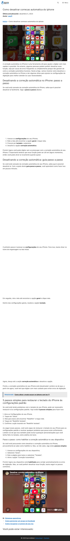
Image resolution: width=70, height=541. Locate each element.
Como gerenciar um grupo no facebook (20, 521)
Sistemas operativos (13, 518)
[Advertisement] (35, 106)
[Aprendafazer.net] (5, 2)
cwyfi (10, 16)
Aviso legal (38, 538)
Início (5, 21)
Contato (46, 538)
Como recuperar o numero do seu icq (19, 524)
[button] (58, 2)
